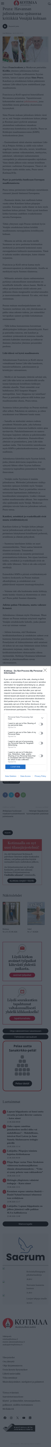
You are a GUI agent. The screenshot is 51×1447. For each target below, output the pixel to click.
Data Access (25, 776)
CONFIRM (15, 767)
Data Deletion (10, 776)
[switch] (41, 724)
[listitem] (25, 718)
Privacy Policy (40, 776)
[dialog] (25, 723)
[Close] (45, 671)
